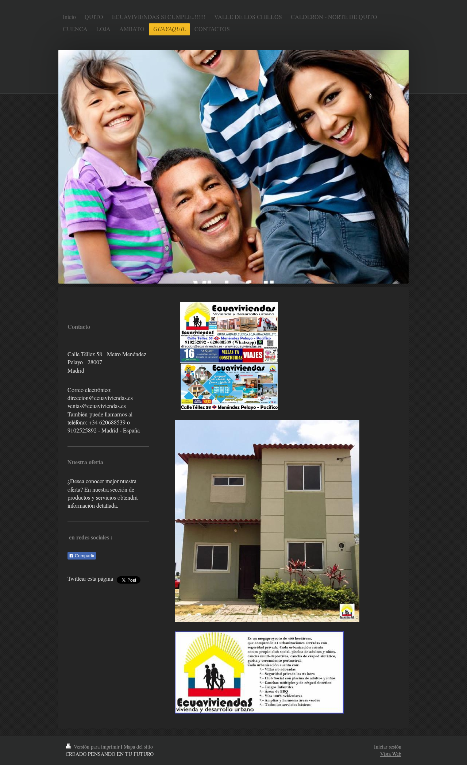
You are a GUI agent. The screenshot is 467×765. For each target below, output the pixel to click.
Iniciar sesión (387, 746)
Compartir (84, 555)
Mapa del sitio (138, 746)
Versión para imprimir (96, 746)
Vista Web (390, 753)
